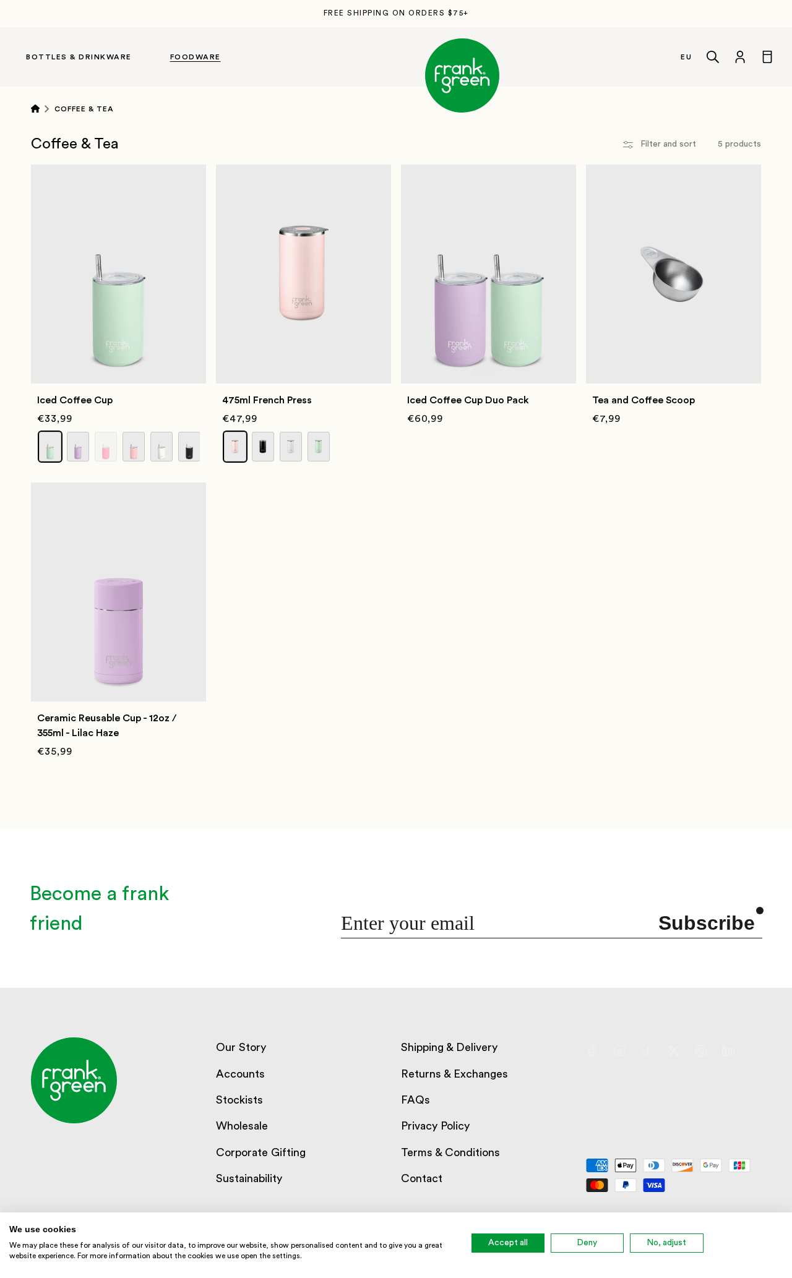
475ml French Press (267, 400)
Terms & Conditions (450, 1152)
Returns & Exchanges (454, 1073)
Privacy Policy (435, 1125)
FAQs (415, 1099)
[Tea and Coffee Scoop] (673, 222)
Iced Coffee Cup (75, 400)
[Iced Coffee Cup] (118, 222)
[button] (91, 57)
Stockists (239, 1099)
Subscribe (706, 923)
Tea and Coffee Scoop (643, 400)
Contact (421, 1178)
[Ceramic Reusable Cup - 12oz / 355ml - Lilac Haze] (118, 540)
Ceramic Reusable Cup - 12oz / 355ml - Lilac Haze (106, 725)
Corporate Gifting (261, 1152)
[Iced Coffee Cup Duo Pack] (488, 222)
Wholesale (242, 1125)
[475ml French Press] (303, 222)
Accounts (240, 1073)
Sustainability (249, 1178)
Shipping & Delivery (449, 1047)
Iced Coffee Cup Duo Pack (468, 400)
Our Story (241, 1047)
